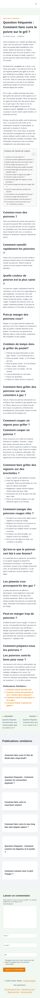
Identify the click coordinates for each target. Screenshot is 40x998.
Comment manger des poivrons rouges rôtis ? (20, 186)
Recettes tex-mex (28, 989)
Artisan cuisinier (26, 992)
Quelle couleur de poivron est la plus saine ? (19, 162)
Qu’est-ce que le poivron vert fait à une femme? (18, 191)
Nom (6, 936)
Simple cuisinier (10, 36)
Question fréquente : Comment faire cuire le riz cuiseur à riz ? (30, 721)
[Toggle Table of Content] (32, 154)
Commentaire (8, 904)
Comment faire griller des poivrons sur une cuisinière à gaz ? (19, 171)
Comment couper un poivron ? (15, 177)
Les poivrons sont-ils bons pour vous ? (18, 202)
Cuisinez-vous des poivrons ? (15, 157)
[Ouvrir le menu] (36, 3)
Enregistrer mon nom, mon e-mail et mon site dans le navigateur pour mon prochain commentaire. (19, 962)
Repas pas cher (13, 992)
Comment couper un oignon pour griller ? (18, 174)
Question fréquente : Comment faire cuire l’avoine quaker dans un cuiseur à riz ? (9, 722)
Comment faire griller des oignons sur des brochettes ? (19, 181)
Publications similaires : (17, 204)
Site (5, 955)
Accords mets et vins (12, 989)
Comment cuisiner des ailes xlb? (19, 690)
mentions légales (29, 981)
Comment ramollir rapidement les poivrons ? (20, 159)
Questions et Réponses (11, 18)
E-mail (7, 945)
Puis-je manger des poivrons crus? (17, 164)
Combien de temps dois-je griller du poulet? (19, 167)
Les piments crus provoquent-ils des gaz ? (19, 194)
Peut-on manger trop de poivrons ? (17, 196)
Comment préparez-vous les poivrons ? (19, 199)
